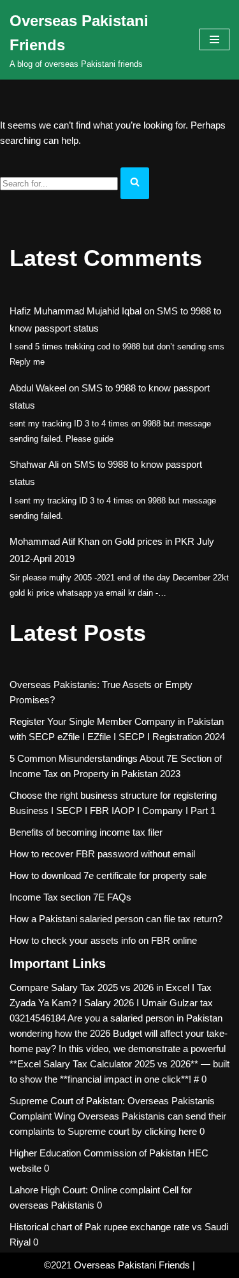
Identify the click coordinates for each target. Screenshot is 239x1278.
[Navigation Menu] (214, 39)
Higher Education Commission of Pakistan (97, 1153)
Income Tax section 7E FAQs (70, 897)
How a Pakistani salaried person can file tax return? (116, 918)
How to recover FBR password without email (102, 853)
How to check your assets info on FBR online (103, 940)
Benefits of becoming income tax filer (86, 832)
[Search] (134, 183)
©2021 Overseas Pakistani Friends (117, 1265)
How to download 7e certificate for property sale (108, 875)
